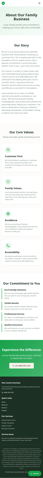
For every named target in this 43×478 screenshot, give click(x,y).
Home (4, 402)
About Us (5, 405)
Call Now (36, 473)
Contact (4, 410)
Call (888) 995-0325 (23, 365)
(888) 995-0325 (9, 392)
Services (4, 408)
